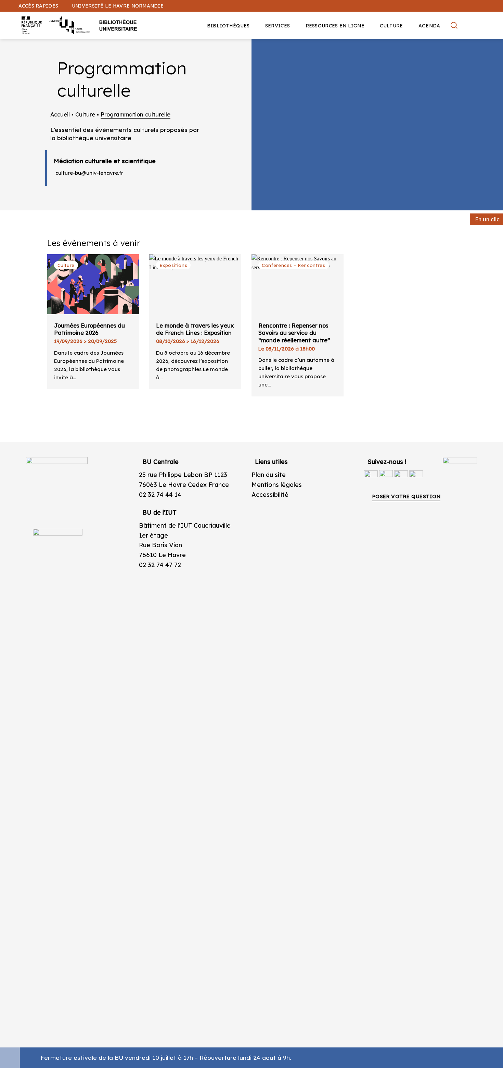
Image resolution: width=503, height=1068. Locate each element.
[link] (494, 53)
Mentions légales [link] (277, 485)
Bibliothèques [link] (228, 25)
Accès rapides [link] (38, 6)
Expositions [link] (173, 265)
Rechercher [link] (455, 25)
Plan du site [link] (269, 475)
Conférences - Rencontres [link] (293, 265)
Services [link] (277, 25)
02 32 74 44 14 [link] (160, 495)
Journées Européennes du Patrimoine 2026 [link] (89, 329)
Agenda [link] (429, 25)
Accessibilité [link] (270, 495)
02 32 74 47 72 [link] (160, 565)
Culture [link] (391, 25)
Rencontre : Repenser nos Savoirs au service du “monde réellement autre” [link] (294, 333)
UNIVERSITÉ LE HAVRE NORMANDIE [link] (118, 6)
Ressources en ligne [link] (335, 25)
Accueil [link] (60, 114)
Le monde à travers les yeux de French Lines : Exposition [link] (195, 329)
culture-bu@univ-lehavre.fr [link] (89, 173)
